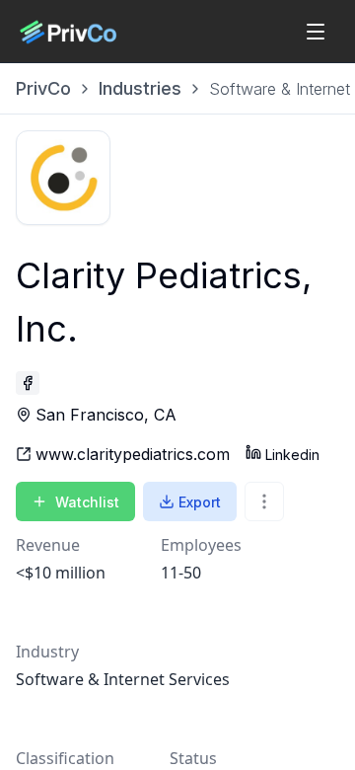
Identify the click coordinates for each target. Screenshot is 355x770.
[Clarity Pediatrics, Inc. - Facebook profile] (27, 383)
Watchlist (87, 502)
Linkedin (292, 454)
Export (199, 502)
